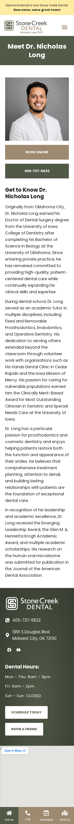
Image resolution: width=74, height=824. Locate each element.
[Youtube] (18, 650)
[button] (64, 27)
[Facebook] (9, 650)
